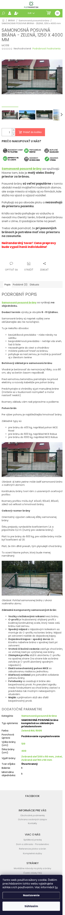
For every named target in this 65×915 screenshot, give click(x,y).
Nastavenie (31, 895)
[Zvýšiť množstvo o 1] (13, 130)
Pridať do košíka (32, 132)
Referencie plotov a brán (32, 848)
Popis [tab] (7, 284)
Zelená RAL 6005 (31, 730)
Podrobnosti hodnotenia (46, 48)
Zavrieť (34, 257)
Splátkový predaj (33, 839)
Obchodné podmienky (32, 815)
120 (23, 743)
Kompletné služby (32, 853)
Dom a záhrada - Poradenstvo (32, 844)
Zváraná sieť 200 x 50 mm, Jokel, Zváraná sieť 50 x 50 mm (41, 758)
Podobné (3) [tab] (20, 284)
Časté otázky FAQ (32, 872)
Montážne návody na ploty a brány (32, 868)
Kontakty (32, 823)
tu (56, 887)
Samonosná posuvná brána (39, 716)
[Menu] (57, 13)
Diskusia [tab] (34, 284)
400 (23, 751)
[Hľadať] (3, 13)
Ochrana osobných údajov (32, 819)
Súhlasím (31, 906)
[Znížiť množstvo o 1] (13, 134)
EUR (30, 13)
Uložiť (7, 257)
